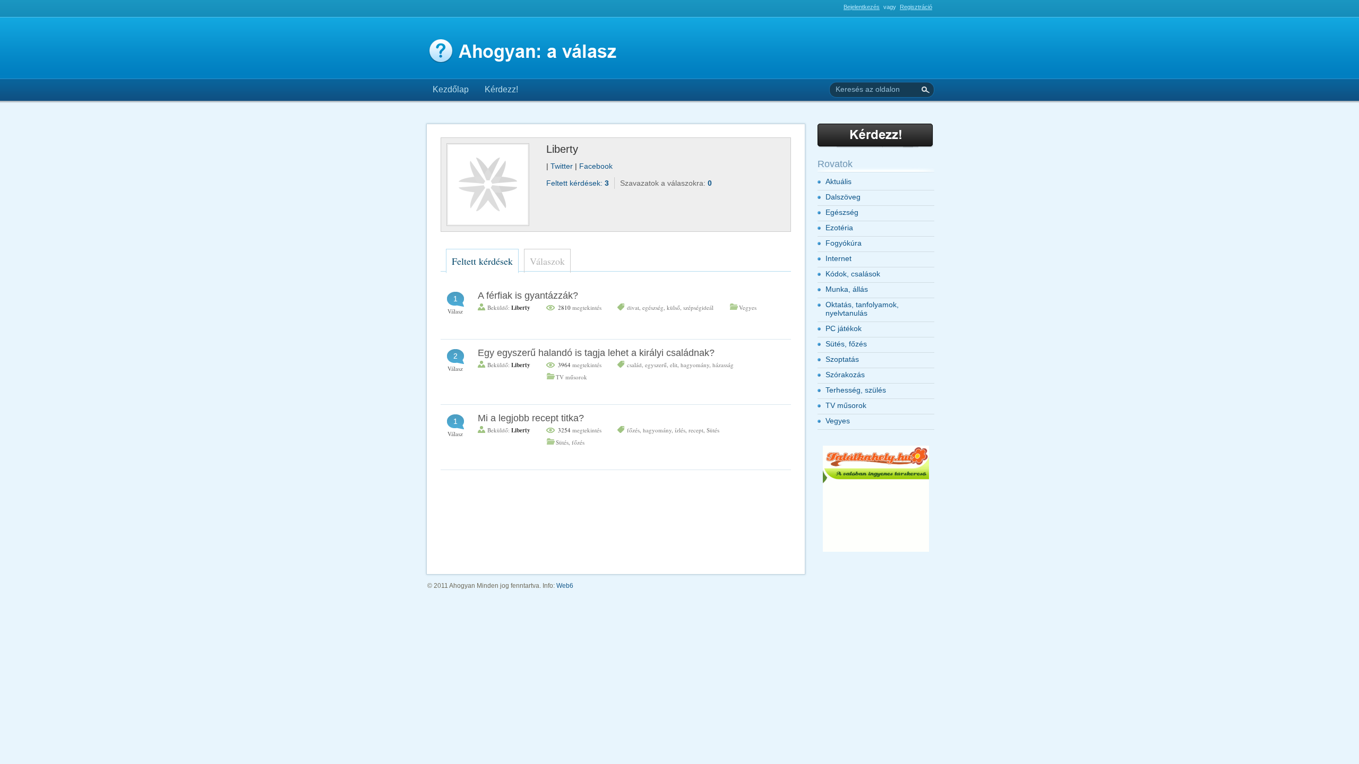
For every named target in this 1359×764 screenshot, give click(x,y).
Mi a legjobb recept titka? (531, 418)
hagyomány (695, 365)
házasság (723, 365)
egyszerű (656, 365)
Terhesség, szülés (855, 390)
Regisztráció (916, 7)
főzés (633, 430)
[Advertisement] (549, 11)
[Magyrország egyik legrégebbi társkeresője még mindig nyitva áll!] (876, 549)
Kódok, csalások (852, 274)
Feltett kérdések (482, 261)
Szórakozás (845, 374)
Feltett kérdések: (577, 183)
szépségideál (698, 307)
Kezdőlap (451, 89)
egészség (653, 307)
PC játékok (843, 328)
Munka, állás (846, 289)
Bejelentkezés (862, 7)
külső (673, 307)
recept (696, 430)
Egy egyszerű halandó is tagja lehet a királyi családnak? (596, 353)
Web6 (564, 585)
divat (633, 307)
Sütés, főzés (570, 442)
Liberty (520, 307)
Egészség (841, 212)
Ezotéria (839, 227)
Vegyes (747, 307)
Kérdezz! (501, 89)
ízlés (680, 430)
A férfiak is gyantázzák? (528, 295)
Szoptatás (842, 359)
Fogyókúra (843, 243)
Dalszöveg (843, 197)
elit (673, 365)
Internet (838, 258)
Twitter (563, 166)
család (634, 365)
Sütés (713, 430)
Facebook (596, 166)
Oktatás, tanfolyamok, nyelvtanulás (862, 308)
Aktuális (838, 181)
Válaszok (547, 261)
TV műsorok (571, 377)
